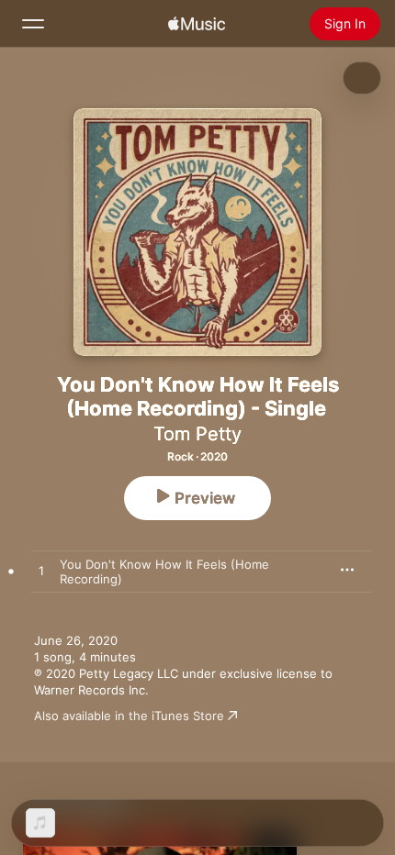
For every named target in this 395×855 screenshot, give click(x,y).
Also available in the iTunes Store (129, 715)
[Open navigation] (33, 24)
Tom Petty (197, 434)
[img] (196, 24)
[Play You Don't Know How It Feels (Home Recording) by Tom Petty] (41, 571)
